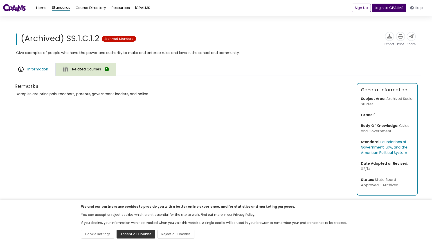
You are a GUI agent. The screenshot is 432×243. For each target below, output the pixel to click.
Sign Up (361, 7)
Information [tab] (37, 69)
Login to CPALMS (389, 7)
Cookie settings (97, 234)
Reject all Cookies (176, 234)
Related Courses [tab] (90, 69)
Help (419, 7)
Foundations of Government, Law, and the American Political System (384, 147)
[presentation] (86, 69)
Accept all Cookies (135, 234)
